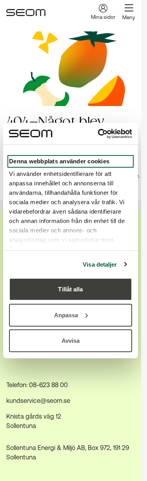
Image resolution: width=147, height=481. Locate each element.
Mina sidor (103, 17)
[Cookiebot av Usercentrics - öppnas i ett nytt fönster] (99, 133)
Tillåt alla (70, 289)
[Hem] (25, 12)
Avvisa (71, 340)
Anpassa (66, 314)
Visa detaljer (100, 264)
